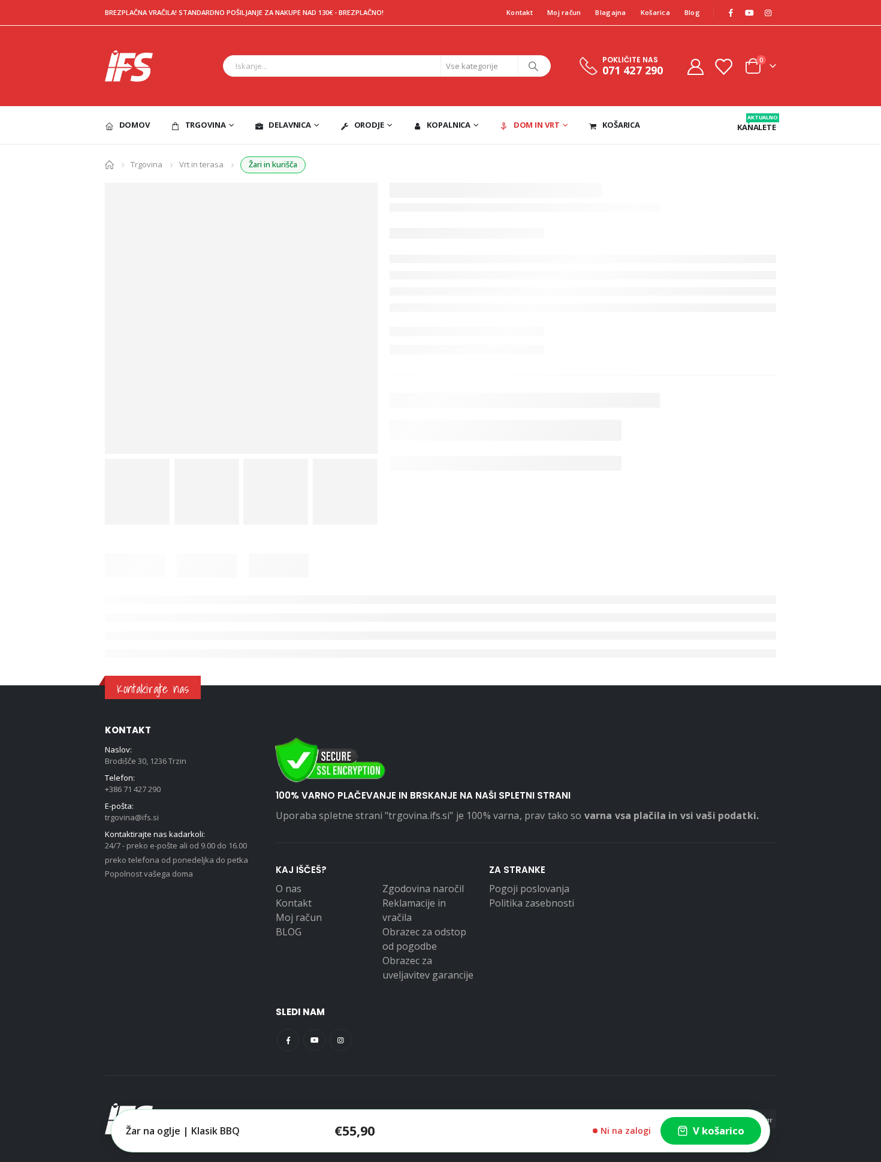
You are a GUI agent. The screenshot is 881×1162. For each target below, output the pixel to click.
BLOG (288, 931)
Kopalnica (448, 124)
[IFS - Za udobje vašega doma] (129, 66)
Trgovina (205, 124)
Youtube (314, 1040)
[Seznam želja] (723, 66)
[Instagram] (768, 12)
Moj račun (564, 12)
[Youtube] (749, 12)
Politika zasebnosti (531, 903)
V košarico (718, 1130)
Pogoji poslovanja (529, 888)
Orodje (369, 124)
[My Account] (695, 66)
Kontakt (519, 12)
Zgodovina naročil (423, 888)
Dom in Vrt (537, 124)
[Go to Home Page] (109, 164)
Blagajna (610, 12)
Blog (692, 12)
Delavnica (289, 124)
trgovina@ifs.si (132, 817)
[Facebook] (730, 12)
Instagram (341, 1040)
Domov (134, 124)
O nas (288, 888)
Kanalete (756, 123)
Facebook (288, 1040)
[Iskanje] (533, 66)
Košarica (655, 12)
